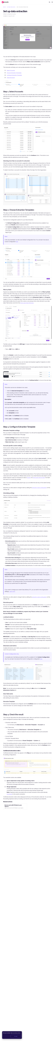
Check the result (11, 77)
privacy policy (17, 1033)
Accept (15, 1036)
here (17, 241)
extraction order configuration (39, 487)
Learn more (12, 591)
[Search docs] (49, 2)
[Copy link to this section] (2, 91)
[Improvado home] (5, 2)
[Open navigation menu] (52, 2)
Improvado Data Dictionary (27, 303)
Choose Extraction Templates (14, 72)
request (29, 477)
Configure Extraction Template (14, 75)
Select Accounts (11, 70)
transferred (9, 794)
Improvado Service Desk (39, 477)
